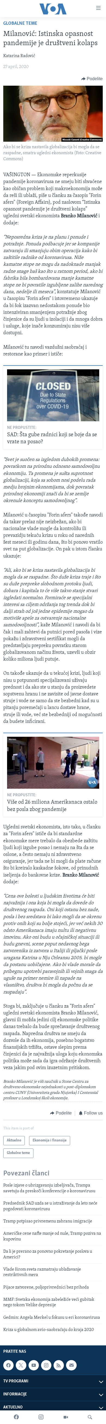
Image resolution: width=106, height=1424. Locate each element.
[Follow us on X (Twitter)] (21, 1365)
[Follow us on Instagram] (46, 1365)
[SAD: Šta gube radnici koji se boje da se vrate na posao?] (53, 395)
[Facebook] (16, 1417)
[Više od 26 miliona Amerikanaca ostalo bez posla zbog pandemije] (53, 763)
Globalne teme (20, 23)
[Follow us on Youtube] (34, 1365)
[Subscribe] (71, 1365)
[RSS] (59, 1365)
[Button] (92, 78)
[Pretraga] (90, 1417)
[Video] (66, 1417)
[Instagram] (41, 1417)
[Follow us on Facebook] (8, 1365)
